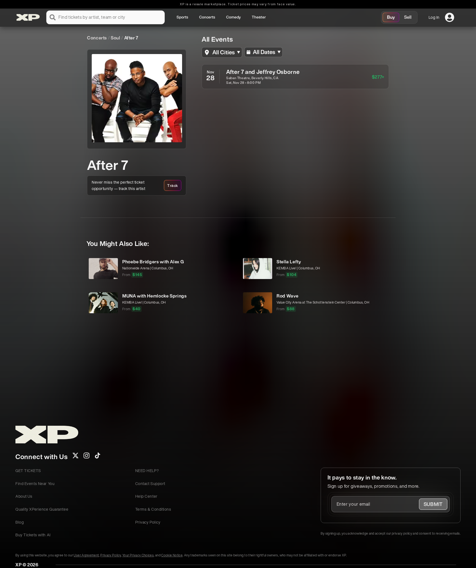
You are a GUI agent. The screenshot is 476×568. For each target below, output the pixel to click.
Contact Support (150, 483)
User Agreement (86, 555)
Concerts (207, 17)
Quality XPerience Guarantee (41, 509)
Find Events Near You (35, 483)
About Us (23, 496)
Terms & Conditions (153, 509)
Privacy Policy (148, 522)
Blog (19, 522)
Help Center (146, 496)
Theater (259, 17)
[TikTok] (97, 457)
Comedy (233, 17)
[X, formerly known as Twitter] (75, 457)
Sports (182, 17)
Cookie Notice (172, 555)
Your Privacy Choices (138, 555)
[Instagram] (86, 457)
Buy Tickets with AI (33, 535)
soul (115, 37)
